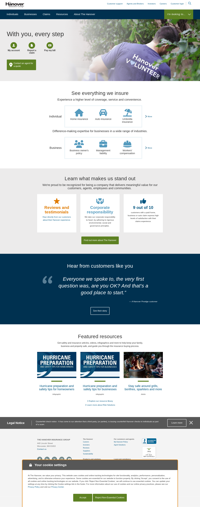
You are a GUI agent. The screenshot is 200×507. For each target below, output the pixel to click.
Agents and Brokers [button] (135, 4)
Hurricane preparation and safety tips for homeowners (56, 387)
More (150, 116)
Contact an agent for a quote (23, 64)
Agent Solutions (120, 445)
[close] (191, 423)
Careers (86, 442)
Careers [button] (163, 4)
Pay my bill (49, 50)
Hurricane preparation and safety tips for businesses (100, 387)
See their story (100, 311)
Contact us (41, 449)
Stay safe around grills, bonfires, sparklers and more (143, 387)
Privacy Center (57, 487)
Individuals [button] (12, 14)
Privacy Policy (34, 487)
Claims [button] (46, 14)
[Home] (15, 4)
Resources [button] (62, 14)
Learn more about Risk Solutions (101, 405)
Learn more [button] (176, 423)
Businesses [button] (30, 14)
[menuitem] (12, 14)
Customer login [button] (177, 4)
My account (14, 50)
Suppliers (86, 451)
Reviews (86, 448)
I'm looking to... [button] (176, 14)
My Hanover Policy (121, 442)
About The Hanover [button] (84, 14)
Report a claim (31, 51)
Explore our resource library (101, 401)
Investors (152, 4)
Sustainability (88, 454)
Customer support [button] (115, 4)
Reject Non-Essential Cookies (109, 497)
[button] (189, 4)
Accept (82, 497)
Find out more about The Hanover (100, 240)
